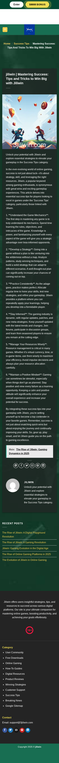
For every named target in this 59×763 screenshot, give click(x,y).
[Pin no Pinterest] (37, 465)
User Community (14, 652)
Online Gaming (13, 663)
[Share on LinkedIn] (43, 465)
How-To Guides (13, 668)
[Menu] (5, 29)
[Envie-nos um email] (16, 730)
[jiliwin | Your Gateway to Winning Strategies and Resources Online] (29, 29)
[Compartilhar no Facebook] (21, 465)
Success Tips (21, 43)
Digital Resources (15, 674)
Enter (16, 4)
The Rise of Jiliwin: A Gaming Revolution (24, 542)
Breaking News (13, 700)
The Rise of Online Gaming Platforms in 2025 (26, 554)
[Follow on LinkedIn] (27, 730)
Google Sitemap (14, 706)
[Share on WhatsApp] (15, 465)
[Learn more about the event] (29, 16)
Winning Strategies (15, 684)
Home (7, 43)
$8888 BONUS (37, 4)
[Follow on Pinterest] (22, 730)
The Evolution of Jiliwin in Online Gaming (24, 560)
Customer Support (15, 690)
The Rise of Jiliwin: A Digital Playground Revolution (23, 535)
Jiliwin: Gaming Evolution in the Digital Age (25, 548)
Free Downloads (14, 658)
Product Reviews (14, 679)
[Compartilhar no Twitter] (26, 465)
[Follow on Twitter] (10, 730)
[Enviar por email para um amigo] (32, 465)
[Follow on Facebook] (4, 730)
